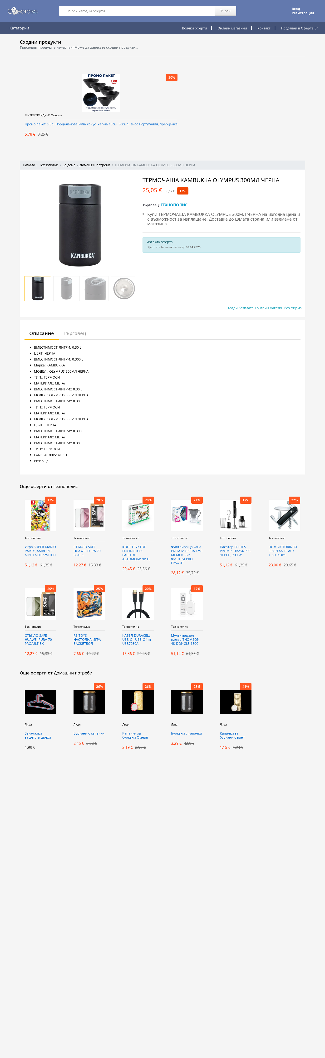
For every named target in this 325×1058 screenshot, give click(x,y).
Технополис (49, 165)
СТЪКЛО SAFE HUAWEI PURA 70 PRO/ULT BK (38, 640)
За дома (69, 165)
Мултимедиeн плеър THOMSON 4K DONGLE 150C (185, 640)
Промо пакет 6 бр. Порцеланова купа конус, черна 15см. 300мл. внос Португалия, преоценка (101, 124)
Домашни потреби (95, 165)
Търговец (75, 333)
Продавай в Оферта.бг (299, 28)
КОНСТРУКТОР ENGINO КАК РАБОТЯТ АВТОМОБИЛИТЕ (136, 553)
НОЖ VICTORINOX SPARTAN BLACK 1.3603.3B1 (283, 551)
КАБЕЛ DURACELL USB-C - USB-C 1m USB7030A (136, 640)
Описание (41, 333)
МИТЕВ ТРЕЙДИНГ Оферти (43, 115)
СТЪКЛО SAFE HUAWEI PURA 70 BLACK (87, 551)
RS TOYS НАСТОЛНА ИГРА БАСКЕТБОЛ (87, 640)
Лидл (28, 724)
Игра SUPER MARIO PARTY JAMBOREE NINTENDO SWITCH (40, 551)
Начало (29, 165)
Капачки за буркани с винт (232, 735)
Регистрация (303, 13)
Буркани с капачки (89, 733)
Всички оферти (194, 28)
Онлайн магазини (232, 28)
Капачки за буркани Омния (135, 735)
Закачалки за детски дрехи (38, 735)
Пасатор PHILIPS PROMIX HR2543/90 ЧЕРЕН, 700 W (235, 551)
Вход (296, 9)
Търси (225, 11)
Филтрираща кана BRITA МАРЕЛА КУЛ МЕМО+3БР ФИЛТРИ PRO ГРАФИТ (186, 555)
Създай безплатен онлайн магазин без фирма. (264, 308)
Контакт (264, 28)
